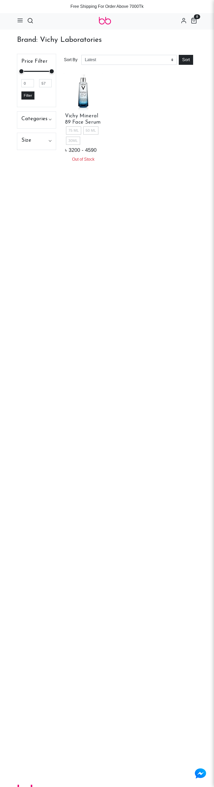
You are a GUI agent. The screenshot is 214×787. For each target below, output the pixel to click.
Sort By (71, 59)
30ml (73, 140)
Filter (28, 95)
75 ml (73, 130)
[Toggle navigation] (20, 20)
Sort (186, 59)
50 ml (91, 130)
